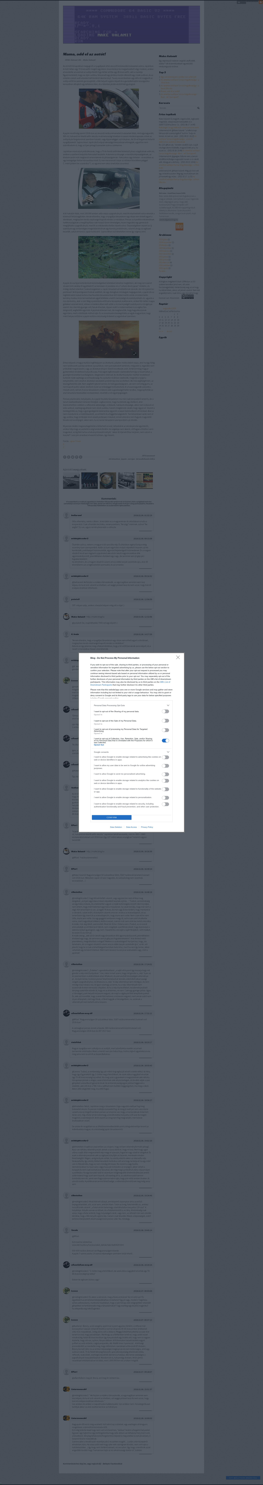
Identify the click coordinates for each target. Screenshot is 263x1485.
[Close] (178, 658)
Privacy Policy (147, 827)
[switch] (165, 711)
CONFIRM (112, 817)
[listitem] (131, 705)
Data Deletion (116, 827)
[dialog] (131, 742)
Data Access (131, 827)
